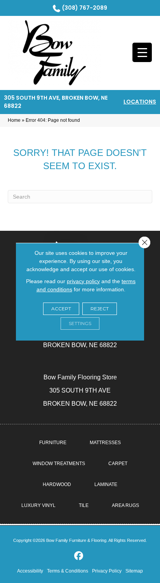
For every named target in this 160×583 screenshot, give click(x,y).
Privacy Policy (107, 571)
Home (14, 120)
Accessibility (30, 571)
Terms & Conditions (67, 571)
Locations (139, 102)
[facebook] (79, 556)
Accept (61, 308)
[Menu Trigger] (142, 52)
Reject (99, 308)
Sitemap (134, 571)
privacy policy (83, 281)
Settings (80, 323)
